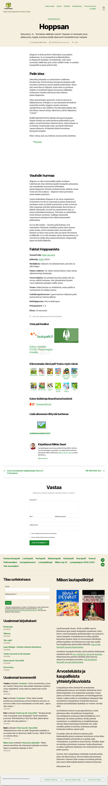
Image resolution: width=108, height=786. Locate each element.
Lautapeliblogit (45, 562)
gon (74, 654)
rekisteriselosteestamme (29, 610)
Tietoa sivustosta (90, 6)
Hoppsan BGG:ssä (43, 404)
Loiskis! (58, 375)
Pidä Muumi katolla (74, 376)
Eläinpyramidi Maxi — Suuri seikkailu (66, 376)
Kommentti (33, 500)
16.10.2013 (60, 42)
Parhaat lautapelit (11, 558)
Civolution (22, 683)
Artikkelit (67, 6)
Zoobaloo (42, 375)
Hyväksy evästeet (51, 780)
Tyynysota (34, 389)
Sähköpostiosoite (60, 516)
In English (93, 9)
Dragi (74, 389)
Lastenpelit (27, 558)
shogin (89, 654)
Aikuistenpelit (54, 558)
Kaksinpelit (68, 558)
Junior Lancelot (66, 390)
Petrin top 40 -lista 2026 (13, 661)
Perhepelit (40, 558)
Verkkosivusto (34, 525)
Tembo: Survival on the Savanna (16, 654)
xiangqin (98, 654)
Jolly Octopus (42, 389)
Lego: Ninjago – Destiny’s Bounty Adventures (22, 647)
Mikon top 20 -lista (64, 453)
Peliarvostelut (50, 6)
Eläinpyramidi (33, 375)
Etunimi (7, 586)
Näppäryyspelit (44, 316)
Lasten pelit (35, 316)
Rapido (50, 389)
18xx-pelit (7, 640)
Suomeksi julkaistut (56, 316)
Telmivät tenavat (58, 390)
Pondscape (8, 627)
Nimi (31, 516)
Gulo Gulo (50, 375)
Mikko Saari (43, 42)
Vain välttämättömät (73, 780)
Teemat (92, 558)
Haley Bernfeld (48, 255)
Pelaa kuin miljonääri (30, 743)
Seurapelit (81, 558)
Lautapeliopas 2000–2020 (82, 562)
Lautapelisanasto (28, 562)
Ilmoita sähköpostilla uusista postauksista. (43, 537)
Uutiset (59, 6)
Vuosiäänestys (77, 6)
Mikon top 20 (61, 562)
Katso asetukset (94, 780)
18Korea (6, 633)
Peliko (41, 259)
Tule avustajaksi (10, 566)
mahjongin (81, 654)
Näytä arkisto (43, 458)
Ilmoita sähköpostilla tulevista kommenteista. (44, 533)
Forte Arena (8, 667)
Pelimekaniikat (10, 562)
